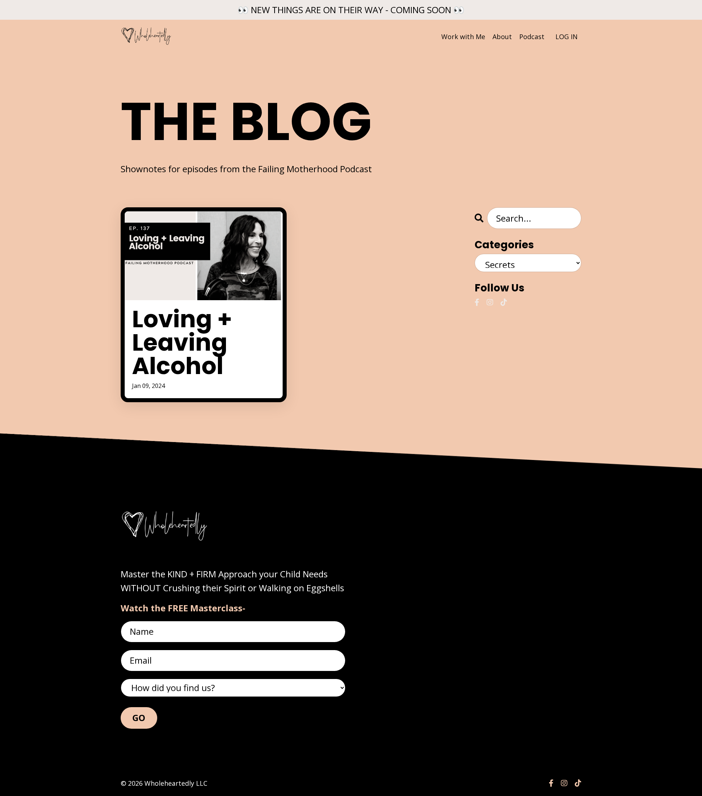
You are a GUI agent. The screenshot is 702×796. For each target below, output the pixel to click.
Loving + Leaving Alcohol (182, 343)
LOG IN (566, 36)
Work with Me (463, 36)
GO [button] (139, 718)
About (502, 36)
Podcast (531, 36)
